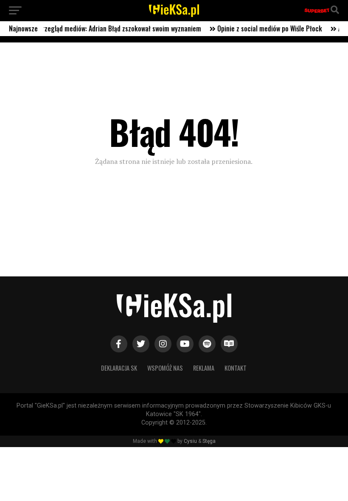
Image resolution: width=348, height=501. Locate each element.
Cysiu (190, 441)
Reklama (203, 367)
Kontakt (236, 367)
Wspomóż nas (165, 367)
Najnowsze (23, 28)
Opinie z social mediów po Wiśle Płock (264, 28)
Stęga (209, 441)
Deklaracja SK (119, 367)
